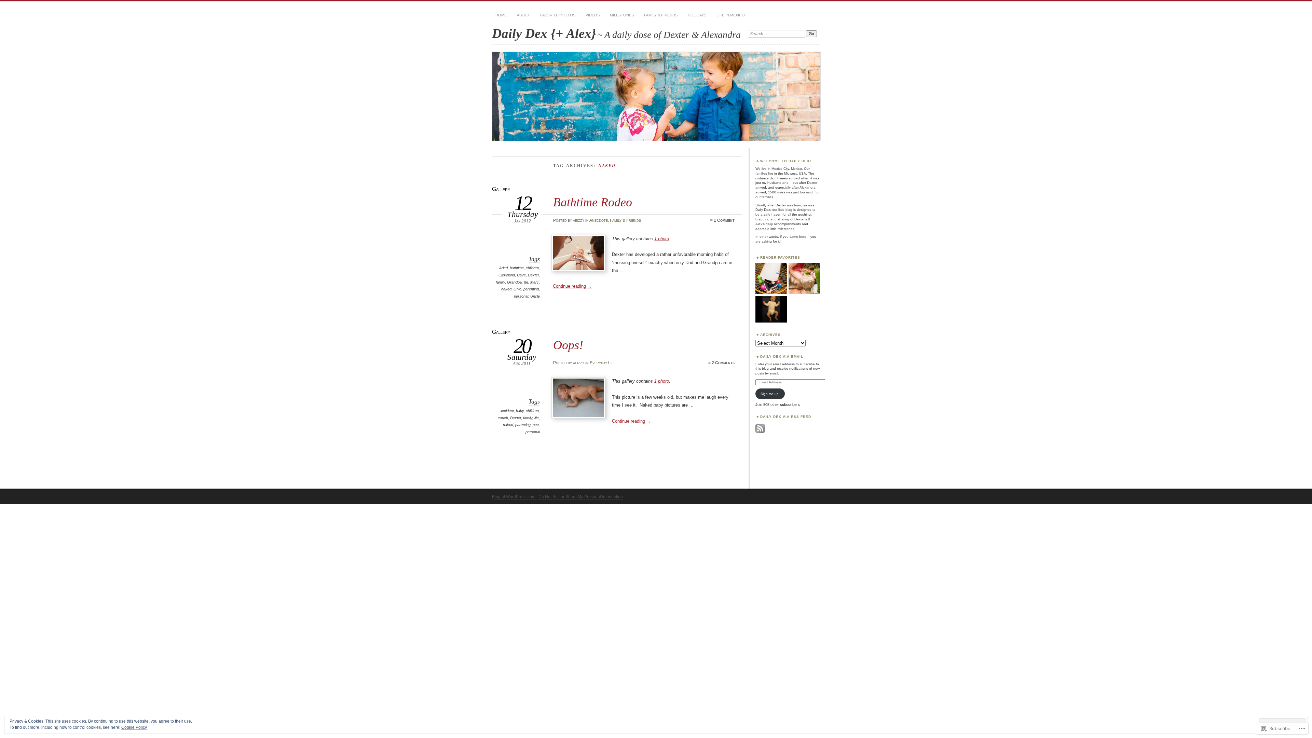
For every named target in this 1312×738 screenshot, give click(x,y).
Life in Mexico (730, 15)
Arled (503, 268)
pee (536, 425)
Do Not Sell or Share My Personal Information (580, 496)
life (526, 282)
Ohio (517, 289)
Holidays (697, 15)
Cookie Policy (134, 727)
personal (521, 296)
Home (501, 15)
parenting (531, 289)
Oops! (568, 345)
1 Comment (724, 220)
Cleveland (506, 275)
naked (506, 289)
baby (520, 411)
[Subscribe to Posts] (760, 432)
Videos (593, 15)
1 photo (661, 238)
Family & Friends (661, 15)
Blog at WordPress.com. (514, 496)
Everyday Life (603, 362)
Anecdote (598, 220)
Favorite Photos (557, 15)
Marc (534, 282)
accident (507, 411)
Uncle (535, 296)
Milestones (622, 15)
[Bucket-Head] (771, 279)
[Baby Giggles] (771, 309)
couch (503, 418)
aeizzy (578, 220)
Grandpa (514, 282)
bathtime (517, 268)
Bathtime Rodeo (592, 202)
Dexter (533, 275)
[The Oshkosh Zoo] (804, 279)
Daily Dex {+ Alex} (544, 33)
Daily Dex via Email (781, 356)
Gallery (501, 189)
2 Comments (723, 362)
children (532, 268)
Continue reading (572, 286)
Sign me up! (770, 394)
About (523, 15)
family (500, 282)
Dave (521, 275)
